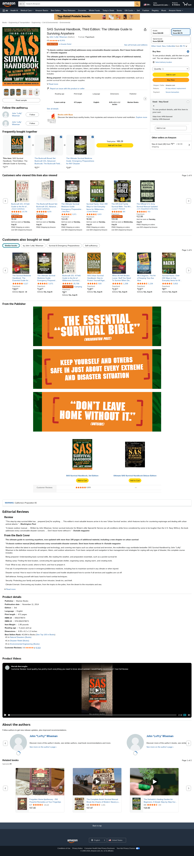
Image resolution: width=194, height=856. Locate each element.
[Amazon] (9, 4)
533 (99, 284)
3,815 (175, 284)
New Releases (69, 10)
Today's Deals (108, 10)
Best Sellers (56, 10)
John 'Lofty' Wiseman (58, 37)
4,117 (25, 284)
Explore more (141, 117)
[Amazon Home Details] (182, 10)
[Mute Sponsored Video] (61, 792)
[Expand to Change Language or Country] (104, 840)
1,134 (150, 284)
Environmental (65, 22)
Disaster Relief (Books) (19, 641)
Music (163, 10)
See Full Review (121, 669)
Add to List (161, 128)
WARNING (9, 503)
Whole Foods (94, 10)
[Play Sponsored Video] (97, 781)
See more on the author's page (43, 747)
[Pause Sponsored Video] (61, 787)
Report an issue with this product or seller (67, 88)
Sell (138, 10)
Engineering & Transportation (19, 22)
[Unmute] (189, 715)
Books (119, 10)
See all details (52, 109)
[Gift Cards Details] (134, 10)
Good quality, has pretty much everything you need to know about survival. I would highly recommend (70, 669)
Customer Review (18, 669)
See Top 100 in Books (45, 634)
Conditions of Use (64, 848)
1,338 (125, 284)
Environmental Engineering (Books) (25, 644)
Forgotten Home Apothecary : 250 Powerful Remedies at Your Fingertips (45, 800)
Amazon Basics (41, 10)
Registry (155, 10)
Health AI (14, 10)
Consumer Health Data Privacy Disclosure (99, 848)
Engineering (36, 22)
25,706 (76, 284)
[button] (5, 10)
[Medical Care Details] (32, 10)
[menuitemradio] (184, 715)
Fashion (145, 10)
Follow (32, 115)
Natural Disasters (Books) (20, 637)
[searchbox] (79, 3)
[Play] (5, 715)
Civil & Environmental (50, 22)
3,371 (50, 284)
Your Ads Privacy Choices (126, 848)
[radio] (160, 31)
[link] (49, 145)
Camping (72, 287)
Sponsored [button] (6, 764)
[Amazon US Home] (72, 841)
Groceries (82, 10)
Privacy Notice (77, 848)
